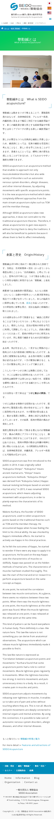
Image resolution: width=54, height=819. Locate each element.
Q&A (12, 23)
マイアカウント (41, 23)
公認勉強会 (21, 770)
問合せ (19, 23)
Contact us (31, 782)
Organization (12, 782)
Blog (37, 778)
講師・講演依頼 (28, 23)
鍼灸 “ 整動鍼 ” (24, 766)
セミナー (8, 770)
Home (8, 778)
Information (23, 778)
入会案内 (5, 23)
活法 (28, 302)
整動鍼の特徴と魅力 (30, 738)
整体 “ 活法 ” (40, 766)
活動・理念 (9, 766)
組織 (31, 770)
